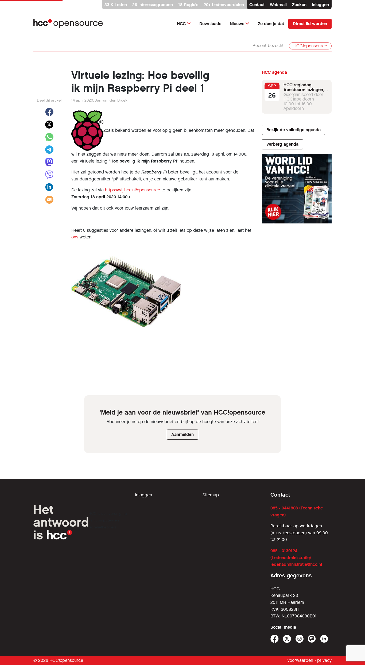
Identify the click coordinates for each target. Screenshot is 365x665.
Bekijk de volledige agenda (293, 129)
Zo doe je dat (271, 23)
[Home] (68, 23)
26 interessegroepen (152, 4)
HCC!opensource (310, 45)
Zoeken (299, 4)
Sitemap (211, 494)
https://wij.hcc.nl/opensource (132, 189)
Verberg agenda (282, 144)
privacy (324, 660)
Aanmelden (182, 434)
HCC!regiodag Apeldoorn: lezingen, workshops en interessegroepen (304, 92)
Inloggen (320, 4)
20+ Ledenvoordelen (224, 4)
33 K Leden (115, 4)
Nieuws (237, 23)
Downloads (210, 23)
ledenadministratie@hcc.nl (296, 564)
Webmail (278, 4)
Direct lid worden (310, 23)
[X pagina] (287, 639)
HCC (181, 23)
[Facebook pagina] (274, 639)
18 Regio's (188, 4)
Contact (257, 4)
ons (74, 236)
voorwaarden (300, 660)
